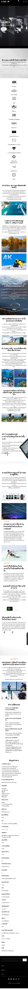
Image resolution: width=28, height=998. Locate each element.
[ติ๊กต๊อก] (16, 979)
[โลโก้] (6, 1)
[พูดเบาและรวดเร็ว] (11, 979)
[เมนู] (2, 1)
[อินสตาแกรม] (18, 979)
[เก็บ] (26, 1)
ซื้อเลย (3, 29)
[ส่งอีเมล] (25, 960)
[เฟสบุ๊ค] (9, 979)
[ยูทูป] (14, 979)
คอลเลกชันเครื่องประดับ (18, 679)
